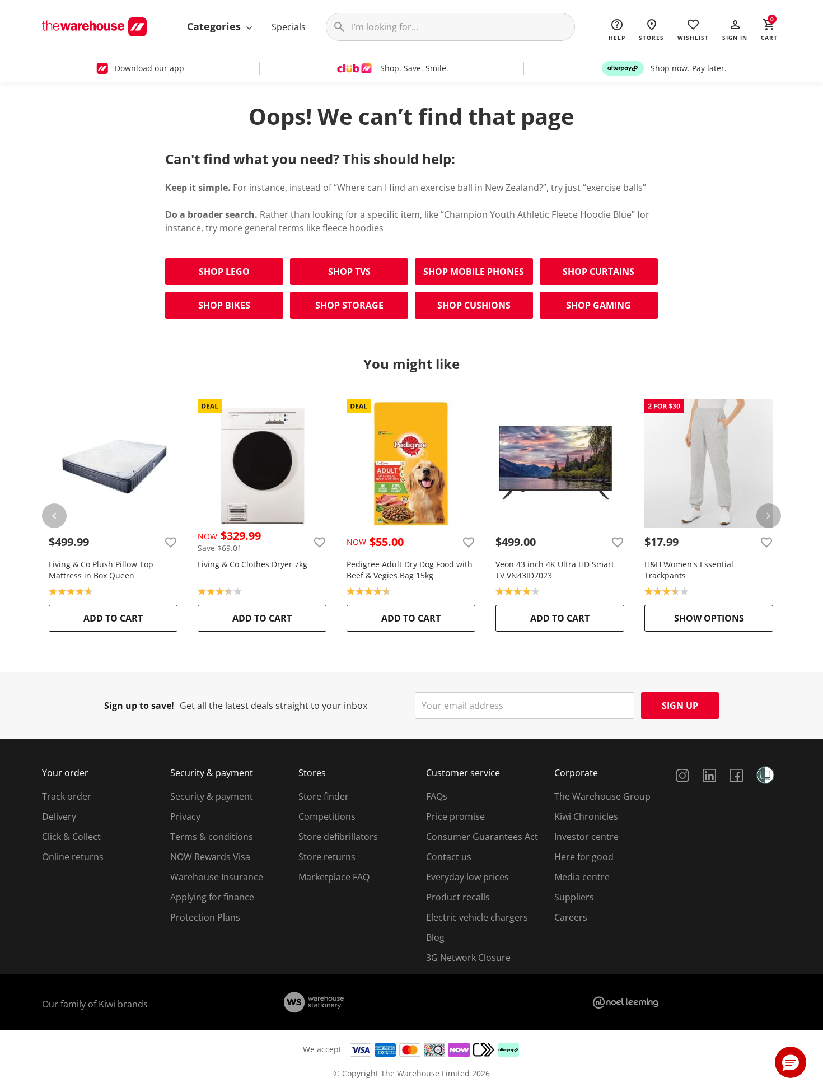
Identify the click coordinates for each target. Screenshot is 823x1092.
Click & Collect (71, 836)
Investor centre (586, 836)
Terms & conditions (211, 836)
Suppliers (574, 897)
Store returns (327, 857)
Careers (570, 917)
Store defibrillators (338, 836)
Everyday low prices (467, 877)
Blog (435, 937)
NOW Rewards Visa (210, 857)
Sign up (680, 705)
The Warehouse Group (602, 796)
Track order (66, 796)
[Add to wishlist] (170, 542)
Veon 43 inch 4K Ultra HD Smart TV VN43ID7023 (554, 570)
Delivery (59, 816)
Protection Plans (205, 917)
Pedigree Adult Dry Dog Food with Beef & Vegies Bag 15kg (410, 570)
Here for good (584, 857)
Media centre (582, 877)
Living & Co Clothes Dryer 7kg (252, 564)
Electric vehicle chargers (477, 917)
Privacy (185, 816)
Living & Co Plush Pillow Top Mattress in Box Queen (101, 570)
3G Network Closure (468, 957)
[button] (734, 29)
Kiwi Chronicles (586, 816)
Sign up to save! (139, 705)
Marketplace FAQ (334, 877)
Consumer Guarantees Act (482, 836)
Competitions (327, 816)
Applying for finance (212, 897)
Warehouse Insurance (216, 877)
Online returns (73, 857)
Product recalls (458, 897)
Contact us (448, 857)
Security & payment (211, 796)
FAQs (436, 796)
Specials (289, 27)
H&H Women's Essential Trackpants (688, 570)
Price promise (455, 816)
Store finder (323, 796)
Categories (215, 26)
